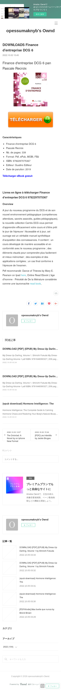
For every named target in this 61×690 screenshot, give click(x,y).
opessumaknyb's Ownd (30, 30)
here (23, 275)
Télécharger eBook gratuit (18, 175)
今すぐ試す (40, 14)
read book (35, 283)
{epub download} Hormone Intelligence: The (28, 403)
